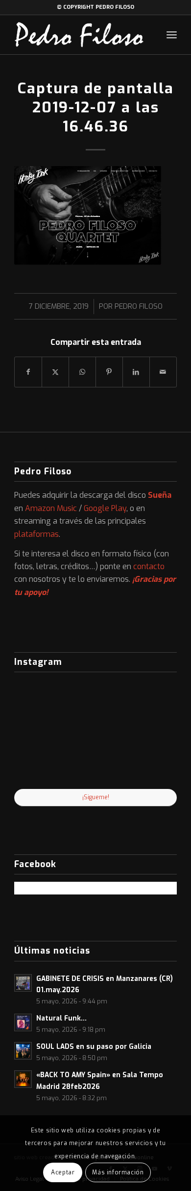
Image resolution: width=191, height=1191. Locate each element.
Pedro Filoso (139, 306)
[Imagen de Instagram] (95, 762)
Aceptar (62, 1172)
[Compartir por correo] (163, 372)
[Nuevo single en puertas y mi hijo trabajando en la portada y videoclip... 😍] (40, 706)
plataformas (36, 534)
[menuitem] (172, 34)
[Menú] (172, 34)
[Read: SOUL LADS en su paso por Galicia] (23, 1051)
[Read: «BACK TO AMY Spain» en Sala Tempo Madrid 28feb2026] (23, 1079)
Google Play (105, 508)
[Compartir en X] (55, 372)
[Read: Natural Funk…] (23, 1022)
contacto (149, 566)
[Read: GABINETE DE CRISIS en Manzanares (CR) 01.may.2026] (23, 983)
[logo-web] (79, 34)
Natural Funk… (61, 1018)
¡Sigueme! (95, 797)
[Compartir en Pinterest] (109, 372)
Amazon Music (51, 508)
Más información (117, 1172)
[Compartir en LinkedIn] (136, 372)
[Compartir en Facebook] (28, 372)
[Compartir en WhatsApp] (82, 372)
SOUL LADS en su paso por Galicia (93, 1046)
